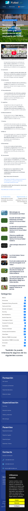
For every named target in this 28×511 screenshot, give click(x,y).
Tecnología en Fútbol (13, 320)
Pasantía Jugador (7, 435)
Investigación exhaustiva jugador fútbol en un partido (17, 287)
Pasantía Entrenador (7, 431)
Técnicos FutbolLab (13, 328)
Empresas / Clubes (7, 443)
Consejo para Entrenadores (10, 20)
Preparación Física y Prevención (13, 303)
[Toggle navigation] (3, 11)
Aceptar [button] (17, 500)
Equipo (13, 345)
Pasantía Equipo (6, 439)
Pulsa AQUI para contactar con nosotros (11, 189)
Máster (13, 297)
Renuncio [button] (17, 503)
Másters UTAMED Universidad (13, 337)
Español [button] (22, 6)
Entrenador (13, 342)
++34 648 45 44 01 (9, 459)
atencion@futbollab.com (11, 468)
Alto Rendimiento (13, 314)
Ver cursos (5, 381)
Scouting (13, 311)
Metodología (6, 418)
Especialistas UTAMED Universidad (13, 340)
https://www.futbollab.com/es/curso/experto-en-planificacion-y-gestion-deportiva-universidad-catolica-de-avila (15, 181)
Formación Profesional (13, 323)
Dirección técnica (7, 410)
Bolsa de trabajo (7, 394)
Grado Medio (13, 326)
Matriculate (12, 6)
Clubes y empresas (7, 414)
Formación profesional (8, 385)
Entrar (4, 6)
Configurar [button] (17, 506)
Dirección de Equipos (13, 309)
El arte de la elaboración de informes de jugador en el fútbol (17, 262)
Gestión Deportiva (13, 317)
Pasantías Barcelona (7, 389)
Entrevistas (13, 300)
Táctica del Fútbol (13, 306)
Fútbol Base (13, 334)
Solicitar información (7, 455)
